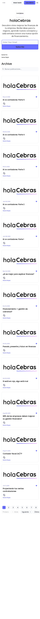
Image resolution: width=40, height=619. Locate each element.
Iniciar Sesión (17, 3)
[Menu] (37, 2)
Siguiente (25, 512)
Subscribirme (30, 3)
